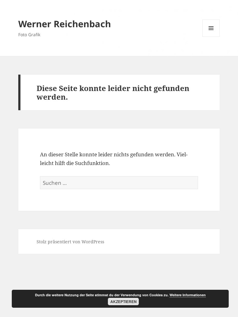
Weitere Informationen (188, 295)
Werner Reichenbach (64, 24)
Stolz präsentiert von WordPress (70, 242)
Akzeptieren (123, 301)
